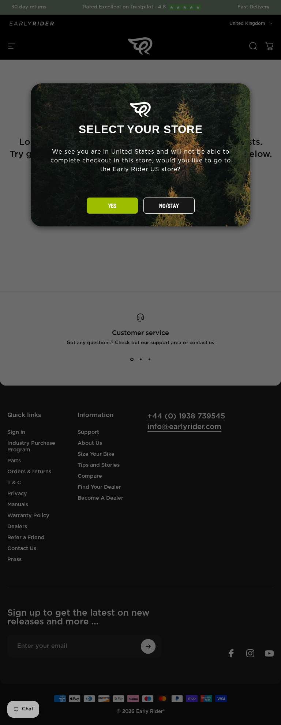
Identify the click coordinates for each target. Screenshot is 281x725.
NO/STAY (169, 206)
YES (112, 206)
